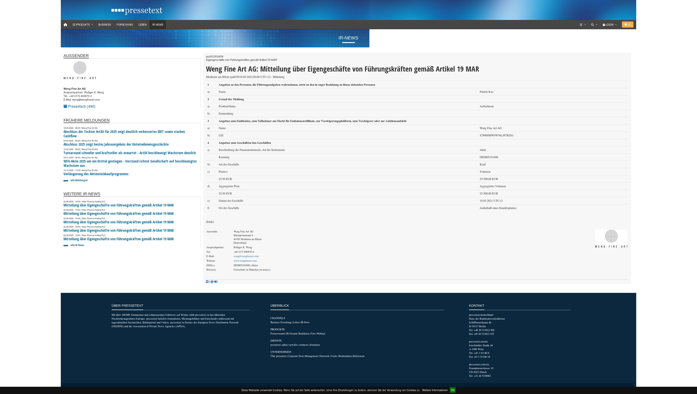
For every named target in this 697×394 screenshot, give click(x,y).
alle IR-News (77, 245)
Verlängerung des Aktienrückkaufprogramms (96, 173)
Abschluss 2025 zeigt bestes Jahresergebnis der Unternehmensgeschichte (116, 144)
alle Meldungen (79, 180)
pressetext (275, 344)
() (629, 24)
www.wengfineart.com (245, 260)
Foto (313, 333)
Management (311, 356)
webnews (303, 344)
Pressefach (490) (81, 106)
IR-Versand (291, 333)
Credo (334, 356)
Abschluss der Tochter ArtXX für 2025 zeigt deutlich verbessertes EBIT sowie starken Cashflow (124, 133)
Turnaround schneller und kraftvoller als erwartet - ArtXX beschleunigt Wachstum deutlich (130, 152)
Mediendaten (345, 356)
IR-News (157, 24)
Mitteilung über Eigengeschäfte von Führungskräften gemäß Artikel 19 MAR (119, 205)
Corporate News (296, 356)
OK (453, 390)
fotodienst (315, 344)
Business (104, 24)
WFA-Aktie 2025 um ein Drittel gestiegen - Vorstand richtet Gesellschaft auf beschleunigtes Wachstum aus (130, 163)
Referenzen (358, 356)
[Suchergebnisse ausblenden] (215, 282)
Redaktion (304, 333)
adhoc (285, 344)
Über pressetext (278, 356)
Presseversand (277, 333)
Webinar (321, 333)
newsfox (293, 344)
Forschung (125, 24)
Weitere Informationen (435, 390)
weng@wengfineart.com (246, 256)
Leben (142, 24)
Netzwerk (324, 356)
